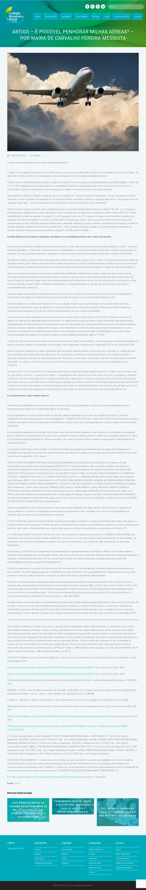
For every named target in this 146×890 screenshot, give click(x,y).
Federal (64, 859)
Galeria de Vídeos (95, 863)
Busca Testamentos (123, 854)
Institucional (39, 859)
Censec (118, 849)
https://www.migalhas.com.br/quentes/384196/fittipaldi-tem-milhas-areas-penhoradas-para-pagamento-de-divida (64, 716)
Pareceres (65, 863)
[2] (105, 203)
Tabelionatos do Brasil (124, 868)
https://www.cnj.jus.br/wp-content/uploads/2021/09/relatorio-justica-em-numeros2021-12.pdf (54, 667)
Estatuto (38, 854)
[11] (124, 528)
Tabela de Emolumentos (124, 863)
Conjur (17, 783)
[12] (59, 562)
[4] (36, 287)
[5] (47, 328)
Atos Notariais (67, 849)
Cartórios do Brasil (122, 859)
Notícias (36, 155)
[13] (123, 582)
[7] (30, 371)
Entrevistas (93, 859)
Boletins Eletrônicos (96, 849)
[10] (47, 432)
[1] (128, 186)
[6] (16, 365)
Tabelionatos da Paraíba (43, 863)
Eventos (92, 854)
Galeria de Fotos (95, 868)
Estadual (65, 854)
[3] (134, 267)
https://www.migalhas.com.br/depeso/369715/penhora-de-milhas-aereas (46, 777)
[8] (125, 378)
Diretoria (38, 849)
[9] (17, 419)
